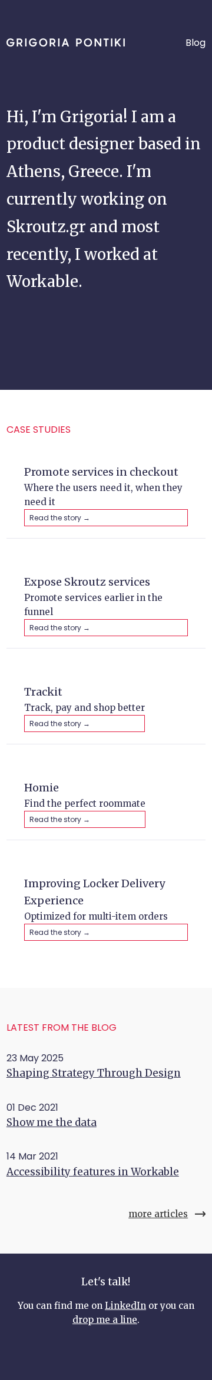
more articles (158, 1213)
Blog (196, 42)
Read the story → (59, 518)
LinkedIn (125, 1305)
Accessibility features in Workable (92, 1171)
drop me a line (104, 1319)
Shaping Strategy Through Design (93, 1073)
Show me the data (51, 1122)
